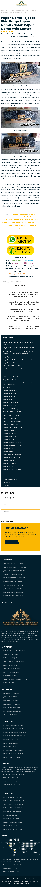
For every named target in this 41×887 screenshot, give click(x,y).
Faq (26, 879)
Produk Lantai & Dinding (10, 409)
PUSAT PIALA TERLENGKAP (12, 811)
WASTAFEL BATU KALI (10, 654)
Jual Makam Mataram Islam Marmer (14, 369)
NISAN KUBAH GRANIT (10, 826)
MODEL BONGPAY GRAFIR (11, 818)
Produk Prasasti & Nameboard (12, 454)
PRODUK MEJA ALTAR (9, 430)
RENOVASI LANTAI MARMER (12, 707)
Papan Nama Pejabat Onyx (13, 225)
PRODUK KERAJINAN (11, 10)
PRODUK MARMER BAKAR (11, 424)
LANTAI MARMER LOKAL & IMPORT (14, 578)
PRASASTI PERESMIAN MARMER (13, 801)
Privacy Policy (11, 879)
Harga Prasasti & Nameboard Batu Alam (16, 363)
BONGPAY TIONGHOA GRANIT (13, 822)
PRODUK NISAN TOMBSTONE (12, 442)
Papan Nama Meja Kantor (23, 217)
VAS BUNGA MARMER (10, 676)
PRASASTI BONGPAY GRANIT (12, 797)
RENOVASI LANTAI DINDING (12, 711)
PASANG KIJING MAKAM (10, 700)
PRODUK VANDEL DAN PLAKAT (13, 470)
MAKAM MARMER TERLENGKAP (13, 728)
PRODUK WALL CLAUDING (11, 473)
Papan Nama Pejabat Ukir (17, 214)
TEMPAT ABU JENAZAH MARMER (13, 661)
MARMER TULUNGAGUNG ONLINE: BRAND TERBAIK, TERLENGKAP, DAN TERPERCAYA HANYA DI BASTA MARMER (23, 319)
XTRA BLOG (6, 485)
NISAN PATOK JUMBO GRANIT (12, 757)
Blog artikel (32, 879)
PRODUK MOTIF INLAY (10, 439)
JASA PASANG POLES (10, 697)
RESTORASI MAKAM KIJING (11, 704)
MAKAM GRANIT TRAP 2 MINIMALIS (14, 736)
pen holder (6, 387)
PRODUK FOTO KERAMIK (10, 403)
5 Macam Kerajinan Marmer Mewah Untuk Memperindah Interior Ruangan (23, 303)
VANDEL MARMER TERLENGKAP (13, 804)
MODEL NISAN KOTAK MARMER (13, 750)
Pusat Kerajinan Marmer (10, 479)
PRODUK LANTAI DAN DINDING (12, 412)
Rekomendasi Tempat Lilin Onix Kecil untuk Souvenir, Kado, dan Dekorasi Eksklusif (23, 327)
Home (2, 10)
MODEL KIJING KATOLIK (10, 739)
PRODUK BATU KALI (9, 397)
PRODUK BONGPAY (9, 400)
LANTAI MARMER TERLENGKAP (13, 581)
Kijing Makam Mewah (9, 380)
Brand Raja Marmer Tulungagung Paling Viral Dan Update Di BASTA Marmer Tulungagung (18, 352)
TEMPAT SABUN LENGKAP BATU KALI (15, 679)
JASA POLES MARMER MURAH (12, 574)
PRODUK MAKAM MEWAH (11, 418)
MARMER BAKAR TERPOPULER (13, 596)
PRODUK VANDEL (8, 467)
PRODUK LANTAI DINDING (11, 415)
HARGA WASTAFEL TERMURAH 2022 (15, 651)
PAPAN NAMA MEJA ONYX (11, 658)
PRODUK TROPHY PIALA (10, 464)
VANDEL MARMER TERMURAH (12, 808)
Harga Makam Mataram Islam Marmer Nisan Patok (19, 360)
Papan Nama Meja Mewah (11, 222)
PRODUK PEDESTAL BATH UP (12, 451)
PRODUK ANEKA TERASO (11, 390)
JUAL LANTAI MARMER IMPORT (13, 585)
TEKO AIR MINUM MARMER (11, 668)
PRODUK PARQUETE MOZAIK (12, 445)
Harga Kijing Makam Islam (11, 357)
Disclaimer (20, 879)
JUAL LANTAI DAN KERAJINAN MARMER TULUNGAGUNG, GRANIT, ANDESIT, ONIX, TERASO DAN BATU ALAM (23, 294)
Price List (6, 504)
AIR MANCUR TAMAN (10, 665)
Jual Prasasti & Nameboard (11, 372)
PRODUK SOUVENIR (9, 461)
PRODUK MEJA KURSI (9, 433)
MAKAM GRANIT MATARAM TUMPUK (15, 732)
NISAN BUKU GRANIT (10, 746)
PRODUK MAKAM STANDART (12, 421)
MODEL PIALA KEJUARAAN (11, 815)
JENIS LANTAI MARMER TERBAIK (13, 589)
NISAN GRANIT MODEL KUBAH (13, 754)
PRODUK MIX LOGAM (9, 436)
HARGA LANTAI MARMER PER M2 (13, 592)
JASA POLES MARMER (10, 715)
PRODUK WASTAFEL (9, 476)
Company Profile (9, 497)
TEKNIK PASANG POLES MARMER (13, 564)
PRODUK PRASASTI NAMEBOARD (13, 458)
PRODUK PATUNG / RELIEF (11, 448)
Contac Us (11, 542)
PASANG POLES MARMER (11, 693)
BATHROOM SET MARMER (11, 672)
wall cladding (7, 482)
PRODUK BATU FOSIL (9, 394)
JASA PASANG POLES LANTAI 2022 (14, 571)
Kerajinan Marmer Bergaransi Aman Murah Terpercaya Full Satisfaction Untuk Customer (20, 376)
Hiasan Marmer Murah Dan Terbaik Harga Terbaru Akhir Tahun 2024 (23, 310)
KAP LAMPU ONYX (9, 683)
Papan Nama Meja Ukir (30, 222)
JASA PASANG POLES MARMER (13, 366)
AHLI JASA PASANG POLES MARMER (14, 567)
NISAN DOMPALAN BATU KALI (12, 829)
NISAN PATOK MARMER (10, 743)
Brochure (6, 511)
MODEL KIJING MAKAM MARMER (13, 725)
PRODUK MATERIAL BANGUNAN (13, 427)
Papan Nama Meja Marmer (28, 220)
